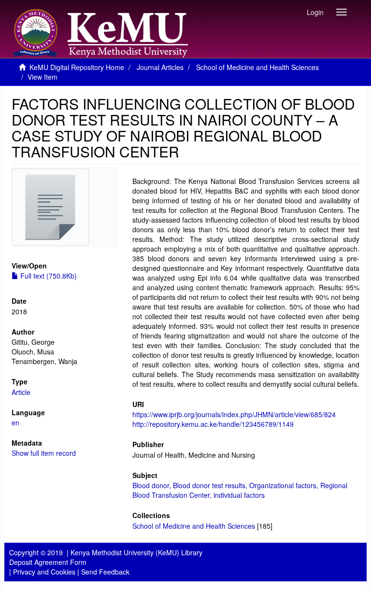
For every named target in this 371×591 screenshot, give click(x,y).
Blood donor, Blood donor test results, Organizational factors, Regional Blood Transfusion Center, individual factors (239, 490)
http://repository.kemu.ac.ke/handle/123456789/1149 (213, 424)
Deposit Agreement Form (47, 562)
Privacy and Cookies (44, 572)
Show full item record (44, 453)
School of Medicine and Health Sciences (257, 67)
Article (21, 392)
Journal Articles (160, 67)
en (15, 422)
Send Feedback (105, 572)
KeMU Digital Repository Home (76, 67)
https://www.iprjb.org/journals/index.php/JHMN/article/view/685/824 (234, 414)
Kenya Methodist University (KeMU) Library (136, 552)
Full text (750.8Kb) (47, 276)
